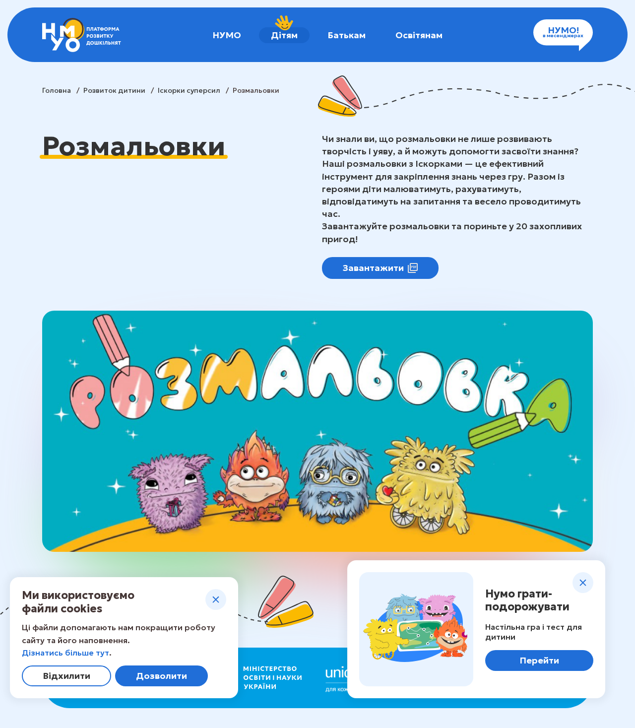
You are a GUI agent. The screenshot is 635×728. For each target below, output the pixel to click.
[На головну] (81, 35)
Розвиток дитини (115, 90)
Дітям (284, 35)
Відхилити (66, 675)
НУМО (226, 35)
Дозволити (161, 675)
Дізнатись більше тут (65, 653)
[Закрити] (215, 599)
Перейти (539, 660)
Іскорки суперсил (190, 90)
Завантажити (373, 267)
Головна (57, 90)
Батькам (346, 35)
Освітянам (419, 35)
